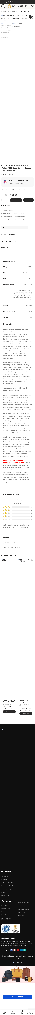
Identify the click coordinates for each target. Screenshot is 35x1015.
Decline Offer (17, 1002)
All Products (5, 905)
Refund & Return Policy (8, 885)
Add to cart (16, 200)
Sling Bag (4, 915)
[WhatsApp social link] (24, 950)
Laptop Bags (5, 908)
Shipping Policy (6, 889)
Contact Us (4, 876)
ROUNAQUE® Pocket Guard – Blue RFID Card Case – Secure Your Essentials (9, 703)
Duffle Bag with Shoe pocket (6, 919)
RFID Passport (22, 912)
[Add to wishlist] (15, 560)
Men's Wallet (21, 915)
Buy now (28, 200)
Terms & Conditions (7, 882)
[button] (9, 711)
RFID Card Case (24, 11)
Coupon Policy (5, 895)
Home (3, 11)
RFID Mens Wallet (23, 909)
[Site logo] (17, 6)
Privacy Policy (5, 879)
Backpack (4, 911)
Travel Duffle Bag (23, 902)
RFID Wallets (12, 11)
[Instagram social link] (14, 950)
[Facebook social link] (11, 950)
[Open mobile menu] (3, 6)
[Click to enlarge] (5, 18)
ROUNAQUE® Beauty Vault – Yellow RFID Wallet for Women (25, 703)
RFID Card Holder (23, 906)
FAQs (3, 892)
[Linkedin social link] (21, 950)
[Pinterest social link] (18, 950)
